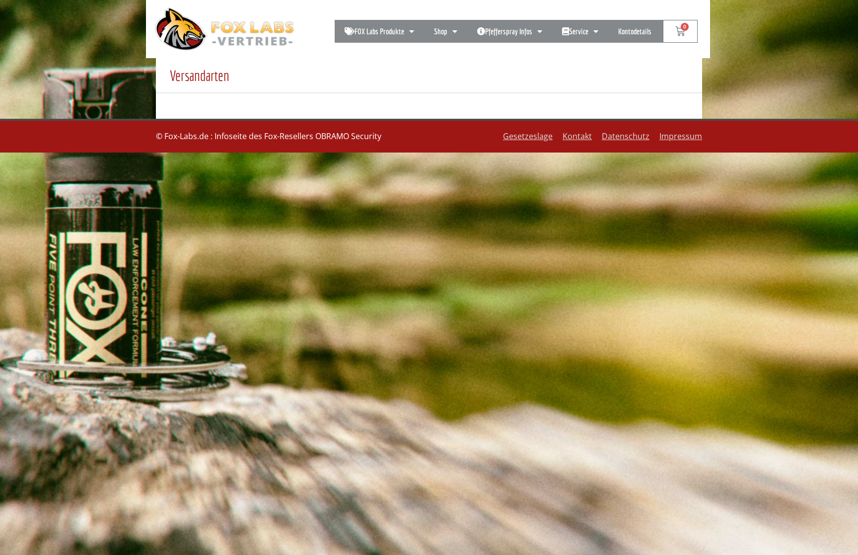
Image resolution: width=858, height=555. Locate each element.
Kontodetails (634, 31)
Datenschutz (625, 136)
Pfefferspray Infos (508, 31)
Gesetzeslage (528, 136)
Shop (440, 31)
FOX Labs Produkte (379, 31)
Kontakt (577, 136)
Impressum (680, 136)
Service (578, 31)
